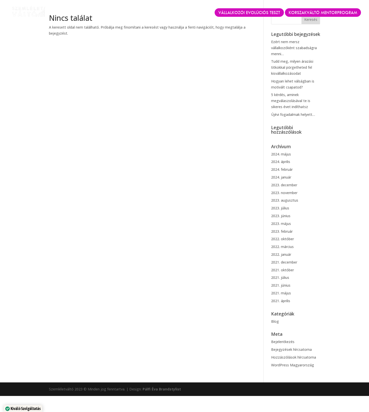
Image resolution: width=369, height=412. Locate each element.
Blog (275, 321)
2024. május (281, 154)
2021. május (281, 293)
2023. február (282, 231)
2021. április (280, 300)
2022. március (282, 246)
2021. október (282, 270)
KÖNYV (181, 13)
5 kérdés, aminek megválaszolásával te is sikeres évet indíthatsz (290, 100)
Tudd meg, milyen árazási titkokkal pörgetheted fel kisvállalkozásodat (292, 67)
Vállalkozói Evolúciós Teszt (249, 12)
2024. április (280, 161)
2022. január (281, 254)
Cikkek (201, 13)
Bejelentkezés (282, 341)
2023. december (284, 185)
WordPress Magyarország (292, 365)
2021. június (280, 285)
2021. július (280, 277)
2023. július (280, 208)
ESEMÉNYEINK (154, 13)
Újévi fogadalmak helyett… (293, 114)
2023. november (284, 192)
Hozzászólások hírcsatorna (293, 357)
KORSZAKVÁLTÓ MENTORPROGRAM (323, 12)
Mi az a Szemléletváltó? (110, 13)
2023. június (280, 215)
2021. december (284, 262)
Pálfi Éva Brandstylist (162, 389)
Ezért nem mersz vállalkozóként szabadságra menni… (294, 47)
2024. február (282, 169)
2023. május (281, 223)
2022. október (282, 238)
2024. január (281, 177)
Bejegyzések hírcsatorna (291, 349)
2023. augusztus (284, 200)
